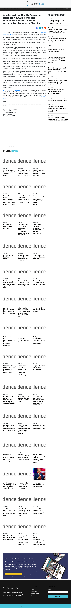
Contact (33, 596)
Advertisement (35, 593)
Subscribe (57, 596)
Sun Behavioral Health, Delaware (12, 90)
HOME (6, 9)
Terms (33, 589)
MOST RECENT (14, 9)
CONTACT (31, 9)
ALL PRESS (23, 9)
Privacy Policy (34, 591)
